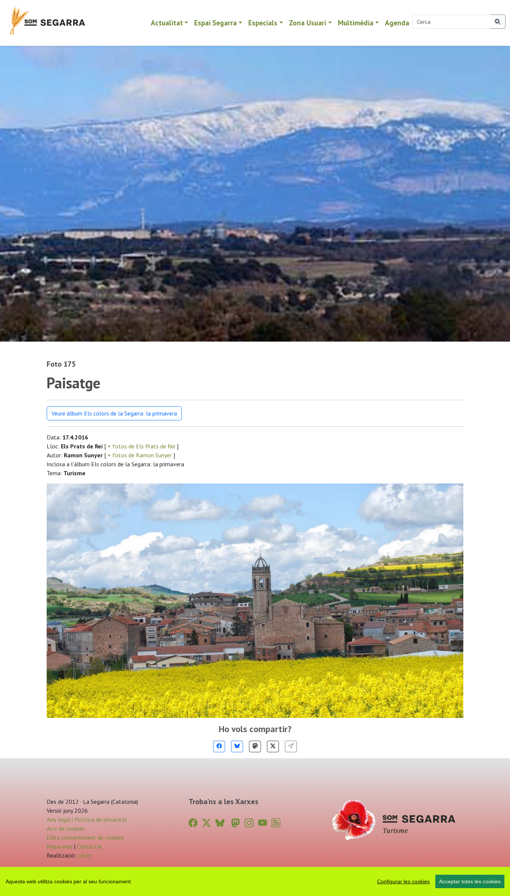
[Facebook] (219, 746)
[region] (255, 881)
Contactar (89, 846)
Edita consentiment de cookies (85, 837)
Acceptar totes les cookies (470, 881)
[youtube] (262, 823)
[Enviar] (291, 746)
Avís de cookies (66, 828)
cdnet (84, 855)
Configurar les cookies (403, 881)
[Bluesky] (237, 746)
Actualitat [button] (167, 22)
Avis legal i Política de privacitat (87, 819)
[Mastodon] (255, 746)
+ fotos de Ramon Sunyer (139, 455)
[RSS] (275, 823)
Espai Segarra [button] (215, 22)
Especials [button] (262, 22)
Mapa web (59, 846)
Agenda (397, 22)
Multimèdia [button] (355, 22)
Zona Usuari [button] (307, 22)
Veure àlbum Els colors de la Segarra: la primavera (114, 413)
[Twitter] (273, 746)
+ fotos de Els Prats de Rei (141, 446)
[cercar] (498, 22)
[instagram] (249, 823)
